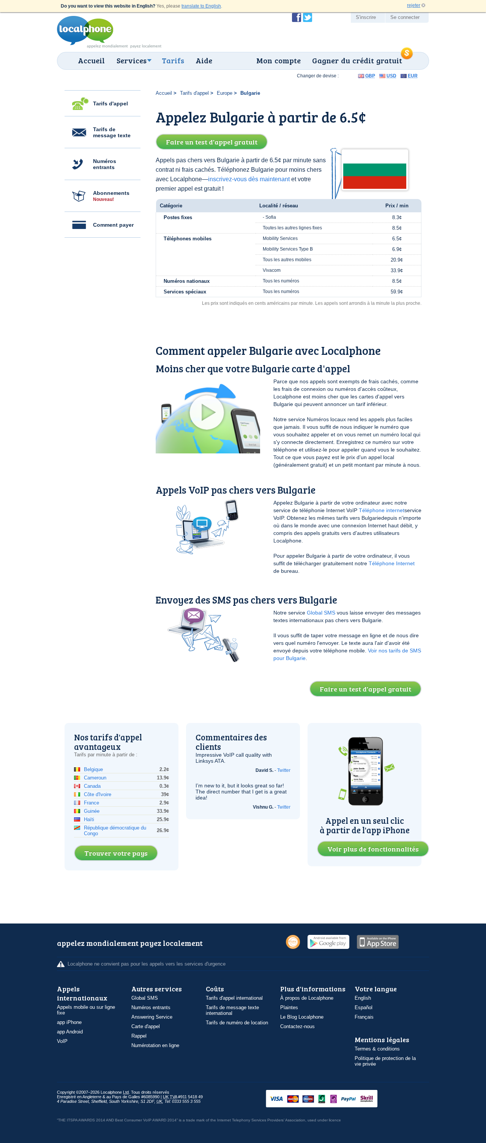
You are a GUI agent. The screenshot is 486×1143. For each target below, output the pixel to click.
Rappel (139, 1036)
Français (364, 1017)
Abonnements (111, 196)
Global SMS (321, 613)
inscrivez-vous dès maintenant (249, 179)
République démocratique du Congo (115, 830)
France (91, 803)
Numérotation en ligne (155, 1045)
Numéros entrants (104, 164)
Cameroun (95, 778)
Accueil (91, 60)
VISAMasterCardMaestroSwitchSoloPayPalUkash (332, 1099)
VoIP (62, 1041)
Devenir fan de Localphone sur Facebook (296, 17)
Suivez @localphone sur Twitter (307, 17)
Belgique (93, 769)
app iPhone (69, 1022)
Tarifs (173, 60)
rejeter (413, 5)
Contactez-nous (297, 1026)
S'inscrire (366, 17)
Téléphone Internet (392, 563)
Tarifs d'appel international (234, 998)
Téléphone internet (381, 510)
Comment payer (113, 225)
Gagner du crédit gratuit (357, 60)
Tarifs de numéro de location (237, 1022)
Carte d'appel (145, 1026)
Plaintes (289, 1007)
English (363, 998)
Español (363, 1007)
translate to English (201, 6)
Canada (92, 786)
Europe (224, 93)
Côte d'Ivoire (97, 794)
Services (132, 60)
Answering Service (151, 1017)
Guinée (91, 811)
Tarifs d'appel (110, 103)
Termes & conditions (377, 1049)
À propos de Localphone (306, 998)
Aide (204, 60)
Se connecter (405, 17)
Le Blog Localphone (301, 1017)
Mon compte (278, 60)
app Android (70, 1032)
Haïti (89, 819)
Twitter (283, 770)
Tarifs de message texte (112, 132)
